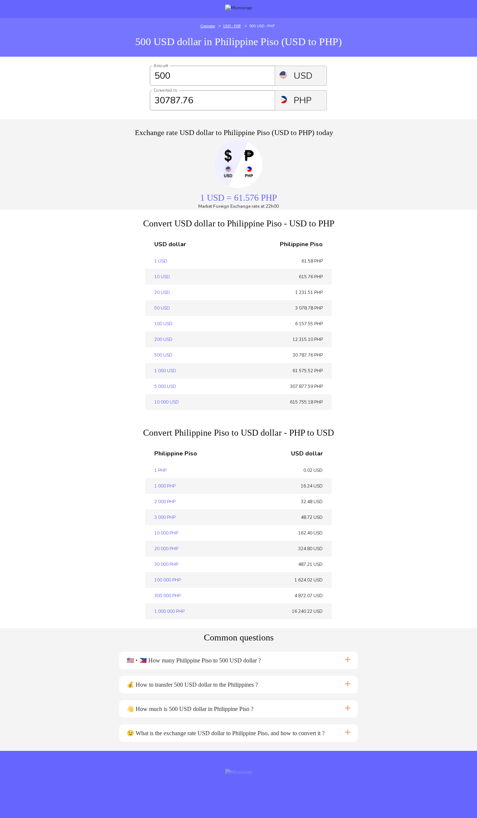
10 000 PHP (166, 533)
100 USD (163, 324)
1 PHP (160, 470)
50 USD (162, 308)
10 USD (162, 277)
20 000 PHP (166, 549)
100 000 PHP (167, 580)
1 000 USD (165, 371)
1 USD (160, 261)
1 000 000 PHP (169, 611)
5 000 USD (165, 386)
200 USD (163, 339)
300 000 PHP (167, 596)
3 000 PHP (165, 517)
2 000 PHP (165, 502)
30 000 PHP (166, 564)
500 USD (163, 355)
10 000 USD (166, 402)
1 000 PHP (165, 486)
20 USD (162, 292)
